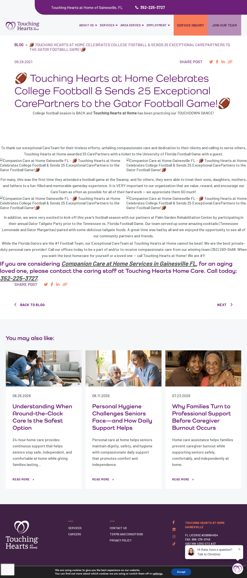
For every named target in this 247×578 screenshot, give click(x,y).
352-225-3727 (152, 7)
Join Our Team (224, 25)
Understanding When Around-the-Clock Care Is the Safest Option (42, 417)
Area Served (130, 25)
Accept (181, 572)
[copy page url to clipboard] (230, 61)
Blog (19, 44)
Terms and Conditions (126, 534)
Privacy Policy (121, 540)
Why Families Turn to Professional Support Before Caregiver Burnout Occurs (201, 417)
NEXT (222, 305)
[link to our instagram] (174, 536)
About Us (86, 25)
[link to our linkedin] (174, 529)
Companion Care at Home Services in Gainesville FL (128, 263)
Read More (21, 479)
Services (107, 25)
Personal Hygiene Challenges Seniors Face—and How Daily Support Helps (122, 417)
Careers (74, 534)
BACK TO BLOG (32, 305)
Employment (157, 25)
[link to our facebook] (174, 522)
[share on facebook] (217, 61)
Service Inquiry (190, 25)
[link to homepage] (32, 26)
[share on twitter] (211, 61)
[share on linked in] (223, 61)
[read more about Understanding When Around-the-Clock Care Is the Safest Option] (44, 368)
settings (157, 573)
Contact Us (118, 528)
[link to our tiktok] (174, 543)
